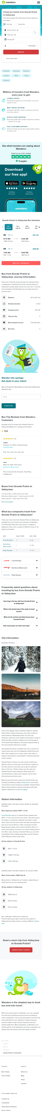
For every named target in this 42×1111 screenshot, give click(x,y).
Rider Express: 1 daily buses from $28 (14, 498)
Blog (22, 1076)
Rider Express (7, 550)
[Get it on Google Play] (29, 183)
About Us (24, 1072)
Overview (16, 71)
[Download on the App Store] (12, 183)
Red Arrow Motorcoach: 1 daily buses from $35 (18, 496)
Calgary (24, 789)
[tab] (9, 25)
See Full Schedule (21, 263)
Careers (23, 1083)
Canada (5, 1043)
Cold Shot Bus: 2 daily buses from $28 (15, 494)
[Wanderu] (8, 2)
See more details (7, 502)
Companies (5, 1103)
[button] (38, 2)
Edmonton (26, 782)
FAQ (16, 75)
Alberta (5, 1047)
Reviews (26, 71)
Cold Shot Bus (8, 447)
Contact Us (5, 1099)
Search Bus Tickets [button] (21, 950)
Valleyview (6, 1050)
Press (23, 1079)
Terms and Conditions (9, 1106)
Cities (26, 75)
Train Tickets (6, 1076)
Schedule (6, 71)
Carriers (6, 75)
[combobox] (21, 30)
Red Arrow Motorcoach (11, 467)
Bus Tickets (5, 1040)
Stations (6, 80)
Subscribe (8, 406)
